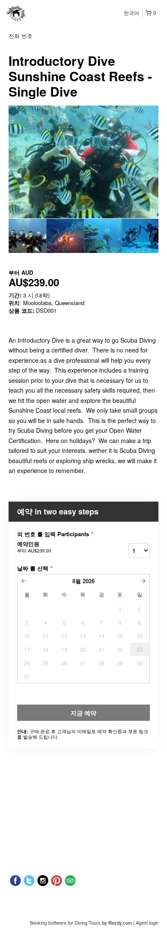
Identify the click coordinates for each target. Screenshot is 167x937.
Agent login (147, 922)
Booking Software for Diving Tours (66, 922)
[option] (27, 236)
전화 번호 (21, 36)
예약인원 (34, 547)
